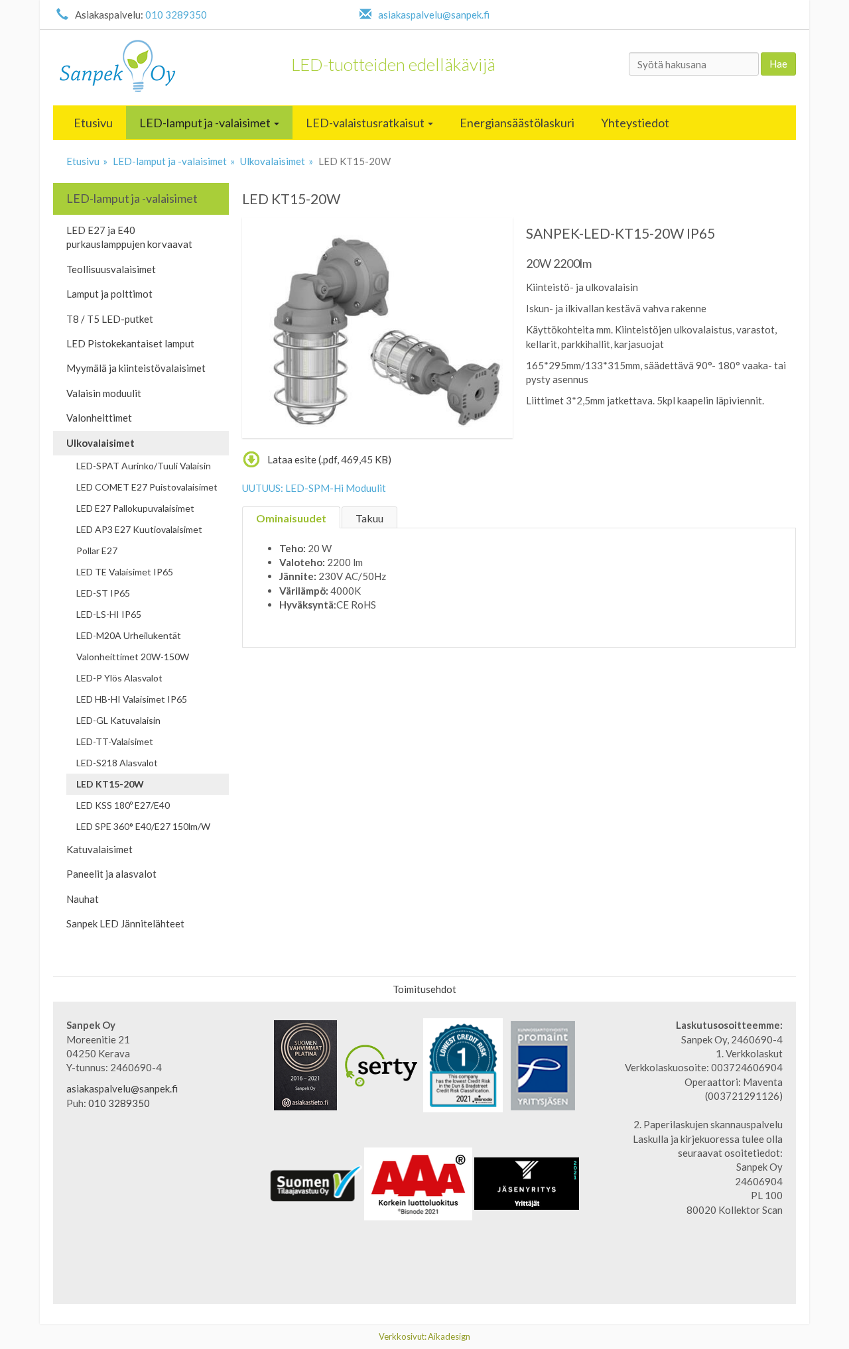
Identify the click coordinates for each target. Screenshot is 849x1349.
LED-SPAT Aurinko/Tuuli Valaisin (143, 465)
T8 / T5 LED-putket (109, 319)
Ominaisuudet (291, 518)
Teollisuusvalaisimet (111, 269)
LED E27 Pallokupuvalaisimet (135, 508)
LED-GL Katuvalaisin (118, 720)
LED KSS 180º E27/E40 (123, 805)
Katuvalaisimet (99, 849)
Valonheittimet (99, 418)
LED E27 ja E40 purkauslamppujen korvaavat (129, 237)
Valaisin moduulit (103, 393)
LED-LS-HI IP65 (108, 614)
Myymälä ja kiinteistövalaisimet (136, 368)
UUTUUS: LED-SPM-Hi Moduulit (314, 488)
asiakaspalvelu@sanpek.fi (434, 15)
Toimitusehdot (424, 989)
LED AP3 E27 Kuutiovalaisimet (139, 529)
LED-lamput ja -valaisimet (206, 122)
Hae (778, 64)
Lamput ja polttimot (109, 294)
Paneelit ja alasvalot (111, 874)
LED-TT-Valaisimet (114, 741)
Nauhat (82, 899)
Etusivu (93, 122)
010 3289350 (176, 15)
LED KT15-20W (110, 784)
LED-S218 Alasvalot (117, 762)
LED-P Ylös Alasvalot (119, 677)
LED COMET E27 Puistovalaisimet (147, 487)
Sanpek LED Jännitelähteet (125, 923)
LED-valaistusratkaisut (366, 122)
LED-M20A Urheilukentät (128, 635)
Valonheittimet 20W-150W (132, 656)
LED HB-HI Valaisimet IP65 (131, 699)
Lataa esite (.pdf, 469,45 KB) (329, 459)
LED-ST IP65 (103, 593)
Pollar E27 (96, 550)
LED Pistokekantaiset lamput (130, 343)
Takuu (369, 518)
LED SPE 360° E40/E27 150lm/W (143, 826)
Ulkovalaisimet (272, 161)
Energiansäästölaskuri (517, 122)
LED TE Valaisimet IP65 (124, 571)
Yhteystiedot (635, 122)
